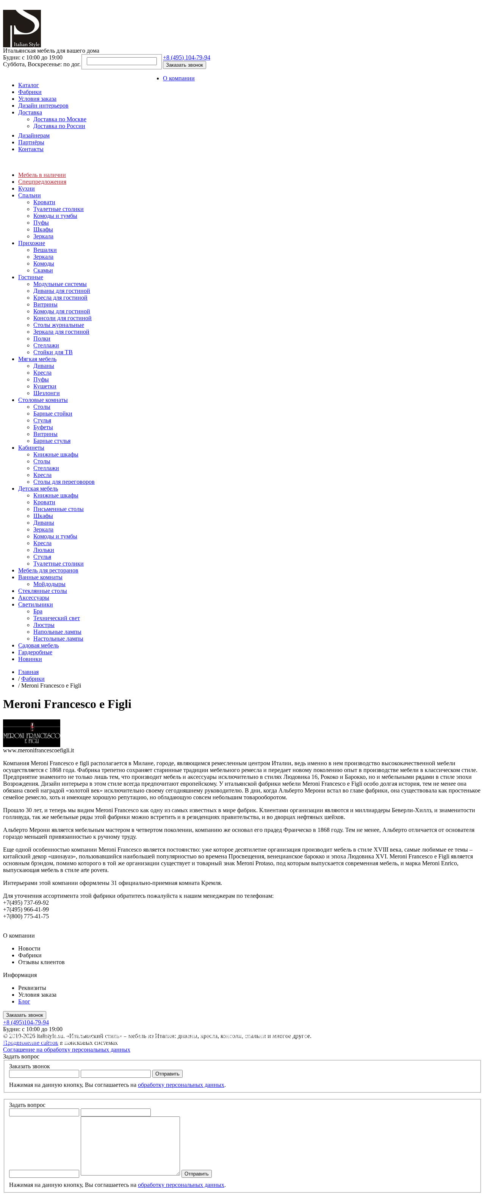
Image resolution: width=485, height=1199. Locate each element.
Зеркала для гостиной (61, 331)
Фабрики (30, 92)
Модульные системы (60, 284)
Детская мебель (38, 488)
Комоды (43, 263)
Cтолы (41, 461)
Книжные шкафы (55, 454)
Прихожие (31, 243)
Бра (37, 611)
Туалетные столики (58, 209)
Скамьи (43, 270)
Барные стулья (51, 441)
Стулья (42, 420)
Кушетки (44, 386)
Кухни (26, 188)
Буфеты (43, 427)
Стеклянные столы (42, 591)
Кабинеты (31, 447)
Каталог (28, 85)
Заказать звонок (184, 65)
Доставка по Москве (59, 119)
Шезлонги (46, 393)
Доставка (30, 112)
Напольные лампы (57, 631)
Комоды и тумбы (55, 216)
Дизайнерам (34, 135)
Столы (41, 406)
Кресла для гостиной (60, 297)
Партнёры (31, 142)
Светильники (35, 604)
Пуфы (41, 222)
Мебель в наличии (42, 175)
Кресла (42, 372)
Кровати (44, 202)
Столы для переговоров (64, 481)
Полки (41, 338)
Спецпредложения (42, 181)
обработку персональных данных (181, 1085)
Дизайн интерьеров (43, 105)
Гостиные (30, 277)
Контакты (31, 149)
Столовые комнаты (43, 400)
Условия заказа (37, 98)
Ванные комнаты (40, 577)
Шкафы (43, 229)
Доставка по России (59, 126)
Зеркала (43, 236)
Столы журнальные (58, 325)
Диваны (43, 366)
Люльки (43, 550)
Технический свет (56, 618)
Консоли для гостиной (62, 318)
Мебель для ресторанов (48, 570)
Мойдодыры (49, 584)
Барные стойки (52, 413)
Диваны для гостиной (61, 291)
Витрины (45, 304)
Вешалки (45, 250)
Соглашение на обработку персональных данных (66, 1049)
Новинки (30, 659)
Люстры (44, 625)
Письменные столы (58, 509)
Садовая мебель (38, 645)
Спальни (29, 195)
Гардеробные (35, 652)
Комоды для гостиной (61, 311)
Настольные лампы (58, 638)
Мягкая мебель (37, 359)
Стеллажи (46, 345)
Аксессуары (33, 597)
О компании (179, 78)
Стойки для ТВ (53, 352)
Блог (24, 1001)
